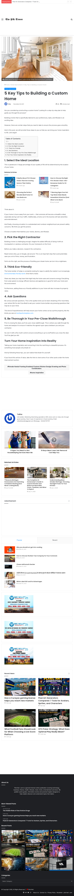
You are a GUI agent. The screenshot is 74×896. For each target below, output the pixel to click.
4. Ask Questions (12, 150)
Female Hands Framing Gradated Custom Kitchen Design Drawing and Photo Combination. (37, 367)
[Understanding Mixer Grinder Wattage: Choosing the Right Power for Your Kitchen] (60, 472)
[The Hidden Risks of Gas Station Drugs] (13, 836)
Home (8, 85)
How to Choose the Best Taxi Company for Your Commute (36, 556)
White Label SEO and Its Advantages (29, 581)
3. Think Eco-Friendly (13, 148)
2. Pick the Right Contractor (15, 146)
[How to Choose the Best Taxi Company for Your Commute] (9, 558)
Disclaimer (60, 892)
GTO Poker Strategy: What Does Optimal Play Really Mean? (54, 730)
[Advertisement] (46, 17)
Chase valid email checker (25, 564)
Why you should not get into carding (29, 547)
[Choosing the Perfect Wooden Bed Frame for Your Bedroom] (10, 194)
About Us (36, 892)
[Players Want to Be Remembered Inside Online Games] (61, 850)
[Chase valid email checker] (9, 567)
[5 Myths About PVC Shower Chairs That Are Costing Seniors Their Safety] (10, 182)
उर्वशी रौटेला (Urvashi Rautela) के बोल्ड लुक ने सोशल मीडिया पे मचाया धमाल (40, 573)
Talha (9, 104)
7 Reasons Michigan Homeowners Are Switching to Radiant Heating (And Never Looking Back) (14, 482)
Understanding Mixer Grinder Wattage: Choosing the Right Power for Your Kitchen (59, 482)
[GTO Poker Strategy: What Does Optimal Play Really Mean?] (54, 718)
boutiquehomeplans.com (24, 313)
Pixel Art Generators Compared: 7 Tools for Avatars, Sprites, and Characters (35, 1)
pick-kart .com (68, 892)
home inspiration (37, 373)
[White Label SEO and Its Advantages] (9, 584)
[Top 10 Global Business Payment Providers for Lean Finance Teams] (13, 864)
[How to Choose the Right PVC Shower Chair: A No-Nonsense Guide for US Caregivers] (43, 180)
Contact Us (43, 892)
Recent (55, 540)
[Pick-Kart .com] (14, 19)
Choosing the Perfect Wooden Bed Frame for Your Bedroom (25, 194)
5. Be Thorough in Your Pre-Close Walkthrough (21, 152)
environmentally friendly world (14, 273)
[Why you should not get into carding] (9, 550)
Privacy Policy (52, 892)
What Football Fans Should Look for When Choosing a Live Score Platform (20, 732)
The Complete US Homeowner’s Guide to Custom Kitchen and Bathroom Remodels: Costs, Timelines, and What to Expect (36, 484)
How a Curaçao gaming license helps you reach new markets (19, 699)
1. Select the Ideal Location (15, 144)
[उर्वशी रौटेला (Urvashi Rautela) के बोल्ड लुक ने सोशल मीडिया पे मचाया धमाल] (9, 575)
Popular (19, 540)
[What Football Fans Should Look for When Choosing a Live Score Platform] (20, 718)
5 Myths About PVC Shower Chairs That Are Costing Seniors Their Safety (26, 180)
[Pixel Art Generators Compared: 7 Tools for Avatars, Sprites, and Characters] (54, 687)
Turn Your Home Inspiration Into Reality (19, 155)
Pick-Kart (31, 889)
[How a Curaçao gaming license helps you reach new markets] (20, 687)
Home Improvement (16, 85)
